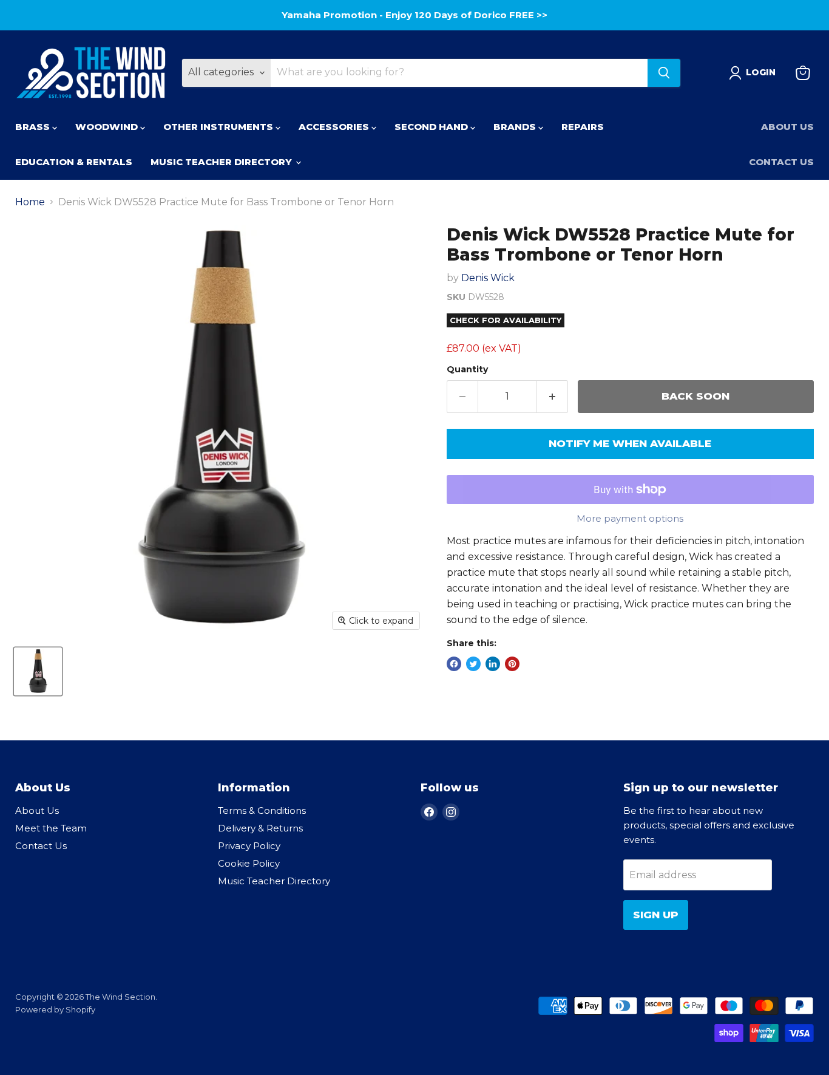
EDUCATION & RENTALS (73, 162)
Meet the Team (51, 828)
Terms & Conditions (262, 810)
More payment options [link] (630, 518)
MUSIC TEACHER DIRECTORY (222, 162)
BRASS (33, 126)
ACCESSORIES (335, 126)
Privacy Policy (249, 845)
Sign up (655, 915)
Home (30, 202)
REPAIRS (582, 126)
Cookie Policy (249, 863)
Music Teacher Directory (274, 881)
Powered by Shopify (55, 1009)
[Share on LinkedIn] (493, 664)
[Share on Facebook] (454, 664)
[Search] (664, 73)
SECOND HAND (432, 126)
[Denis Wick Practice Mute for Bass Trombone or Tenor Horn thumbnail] (38, 671)
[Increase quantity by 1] (552, 396)
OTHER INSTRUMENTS (219, 126)
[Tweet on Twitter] (473, 664)
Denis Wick (488, 278)
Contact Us (781, 162)
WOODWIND (107, 126)
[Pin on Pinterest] (512, 664)
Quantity (467, 369)
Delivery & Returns (260, 828)
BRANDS (515, 126)
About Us (787, 126)
